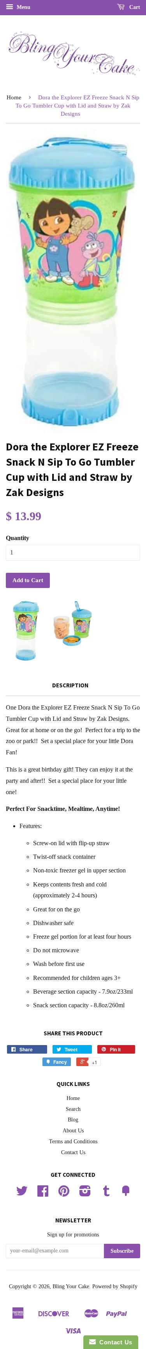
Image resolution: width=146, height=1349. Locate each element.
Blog (73, 1120)
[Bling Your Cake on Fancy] (125, 1194)
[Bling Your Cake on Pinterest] (64, 1194)
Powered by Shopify (114, 1286)
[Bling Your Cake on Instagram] (85, 1194)
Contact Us (73, 1152)
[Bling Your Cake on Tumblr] (106, 1194)
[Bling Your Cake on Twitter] (22, 1194)
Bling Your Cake (71, 1286)
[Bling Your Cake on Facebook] (43, 1194)
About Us (73, 1131)
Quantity (17, 538)
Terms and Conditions (73, 1141)
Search (73, 1109)
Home (14, 97)
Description (70, 685)
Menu (22, 7)
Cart (134, 7)
